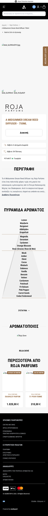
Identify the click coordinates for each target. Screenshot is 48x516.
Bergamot (24, 226)
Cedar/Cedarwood (24, 296)
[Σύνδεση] (38, 6)
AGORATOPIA (8, 494)
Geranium (24, 239)
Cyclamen (24, 242)
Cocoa (24, 262)
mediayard (14, 509)
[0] (44, 6)
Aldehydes (24, 229)
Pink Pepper (24, 290)
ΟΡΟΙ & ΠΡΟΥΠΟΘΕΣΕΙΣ (10, 428)
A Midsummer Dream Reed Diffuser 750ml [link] (15, 28)
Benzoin (24, 274)
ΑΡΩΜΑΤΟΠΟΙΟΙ (8, 480)
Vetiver (24, 277)
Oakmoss (24, 268)
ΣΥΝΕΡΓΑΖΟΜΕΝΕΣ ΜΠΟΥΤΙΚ (12, 437)
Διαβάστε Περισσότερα (11, 195)
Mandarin (24, 223)
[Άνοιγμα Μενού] (11, 7)
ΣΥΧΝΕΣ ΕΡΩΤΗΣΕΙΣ (9, 458)
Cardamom (24, 280)
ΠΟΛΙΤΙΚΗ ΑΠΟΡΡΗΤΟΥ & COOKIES (14, 433)
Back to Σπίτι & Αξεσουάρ (12, 32)
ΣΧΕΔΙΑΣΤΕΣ (7, 476)
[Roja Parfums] (14, 107)
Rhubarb (24, 265)
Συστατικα (22, 310)
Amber (24, 256)
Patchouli (24, 283)
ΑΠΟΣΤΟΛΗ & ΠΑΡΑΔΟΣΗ (11, 455)
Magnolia (24, 236)
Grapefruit (24, 232)
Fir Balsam (24, 287)
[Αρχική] (24, 7)
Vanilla (24, 271)
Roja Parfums (14, 25)
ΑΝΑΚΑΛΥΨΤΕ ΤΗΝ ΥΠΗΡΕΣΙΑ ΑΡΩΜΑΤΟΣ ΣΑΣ (18, 471)
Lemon (24, 220)
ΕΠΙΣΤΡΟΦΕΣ (7, 453)
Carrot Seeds (24, 293)
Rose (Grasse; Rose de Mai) (24, 249)
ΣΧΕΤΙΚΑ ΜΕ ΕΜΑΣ (9, 425)
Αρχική (4, 25)
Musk (24, 253)
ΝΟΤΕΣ (5, 474)
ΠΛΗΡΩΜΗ (6, 449)
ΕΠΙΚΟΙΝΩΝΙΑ (7, 431)
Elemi (24, 259)
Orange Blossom (24, 245)
